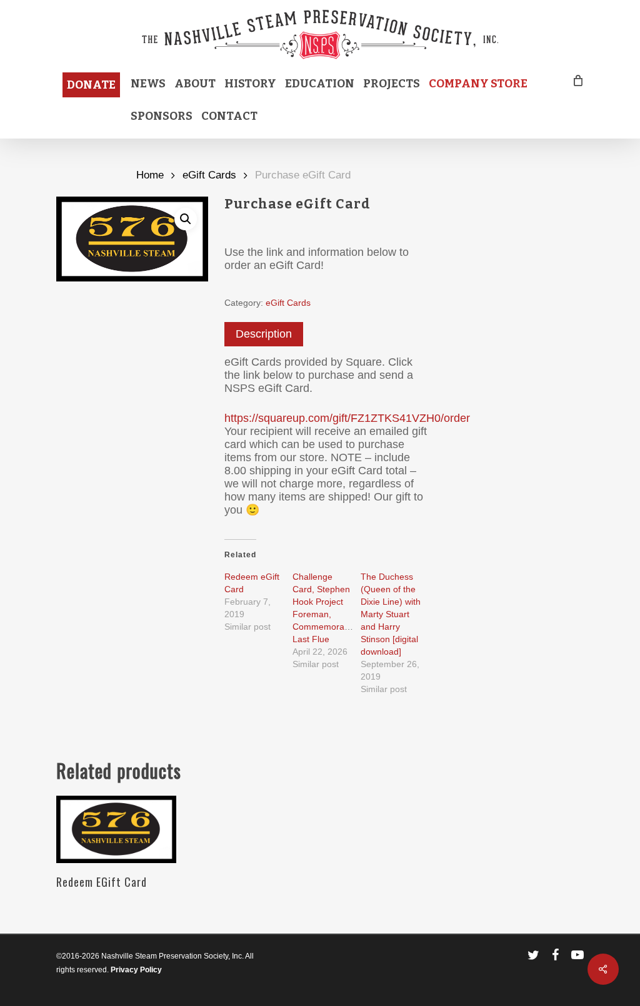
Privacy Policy (136, 969)
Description (264, 334)
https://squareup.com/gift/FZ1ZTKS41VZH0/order (347, 418)
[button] (185, 219)
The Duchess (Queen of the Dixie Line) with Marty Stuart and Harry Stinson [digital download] (391, 614)
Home (150, 175)
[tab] (263, 334)
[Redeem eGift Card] (116, 829)
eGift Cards (209, 175)
